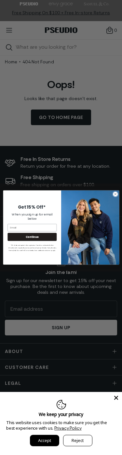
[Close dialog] (115, 194)
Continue (31, 237)
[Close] (116, 398)
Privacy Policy (68, 428)
